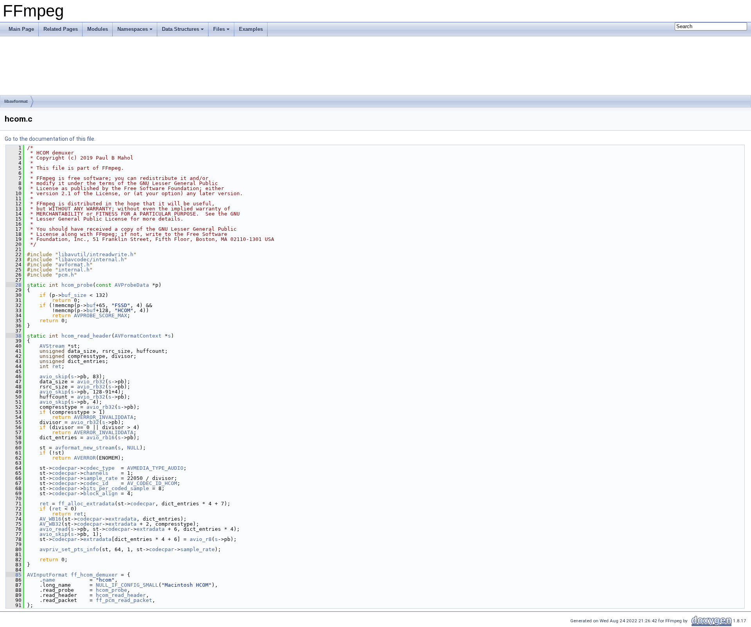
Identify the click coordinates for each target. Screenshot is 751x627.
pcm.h (66, 275)
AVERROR (85, 458)
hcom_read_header (86, 336)
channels (95, 473)
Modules (97, 29)
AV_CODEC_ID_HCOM (152, 483)
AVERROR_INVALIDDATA (103, 417)
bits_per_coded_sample (116, 488)
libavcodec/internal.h (91, 259)
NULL (133, 448)
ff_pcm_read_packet (124, 600)
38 (14, 336)
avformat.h (74, 265)
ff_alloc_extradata (86, 504)
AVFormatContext (138, 336)
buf (91, 305)
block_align (100, 493)
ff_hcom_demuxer (94, 575)
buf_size (73, 295)
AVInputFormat (47, 575)
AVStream (52, 346)
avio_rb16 (100, 437)
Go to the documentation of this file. (50, 139)
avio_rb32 (91, 381)
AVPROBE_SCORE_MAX (100, 315)
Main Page (21, 29)
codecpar (64, 468)
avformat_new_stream (85, 448)
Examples (251, 29)
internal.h (74, 270)
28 (14, 285)
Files (219, 29)
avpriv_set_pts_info (69, 549)
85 (14, 575)
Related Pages (60, 29)
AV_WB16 (50, 519)
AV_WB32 (50, 524)
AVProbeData (132, 285)
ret (56, 366)
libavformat (16, 101)
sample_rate (100, 478)
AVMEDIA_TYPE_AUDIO (155, 468)
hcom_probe (77, 285)
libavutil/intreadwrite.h (95, 254)
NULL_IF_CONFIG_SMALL (127, 585)
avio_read (54, 529)
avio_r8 (201, 539)
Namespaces (132, 29)
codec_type (99, 468)
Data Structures (180, 29)
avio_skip (54, 376)
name (49, 580)
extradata (122, 519)
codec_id (95, 483)
